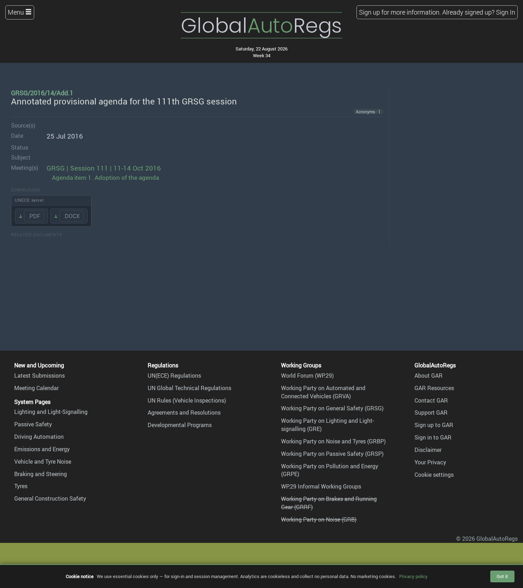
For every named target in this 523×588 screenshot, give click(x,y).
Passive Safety (33, 424)
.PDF (34, 216)
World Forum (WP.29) (307, 375)
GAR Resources (434, 388)
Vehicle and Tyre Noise (42, 461)
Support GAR (431, 412)
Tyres (20, 486)
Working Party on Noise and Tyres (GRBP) (333, 441)
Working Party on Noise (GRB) (318, 519)
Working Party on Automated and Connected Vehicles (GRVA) (323, 392)
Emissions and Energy (42, 449)
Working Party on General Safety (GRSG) (332, 408)
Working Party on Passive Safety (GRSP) (332, 454)
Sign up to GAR (433, 425)
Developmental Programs (180, 425)
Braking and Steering (40, 474)
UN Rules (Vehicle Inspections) (187, 400)
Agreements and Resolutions (184, 412)
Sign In (505, 12)
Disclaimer (428, 450)
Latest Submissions (39, 375)
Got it (502, 576)
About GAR (428, 375)
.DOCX (71, 216)
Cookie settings (434, 475)
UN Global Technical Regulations (189, 388)
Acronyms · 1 (368, 111)
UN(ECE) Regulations (174, 375)
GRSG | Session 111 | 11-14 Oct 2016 (104, 168)
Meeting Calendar (36, 388)
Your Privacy (430, 462)
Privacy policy (413, 576)
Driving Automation (39, 437)
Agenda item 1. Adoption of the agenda (105, 177)
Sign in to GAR (432, 437)
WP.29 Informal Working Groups (321, 486)
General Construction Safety (50, 498)
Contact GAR (431, 400)
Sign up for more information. (400, 12)
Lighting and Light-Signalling (51, 412)
